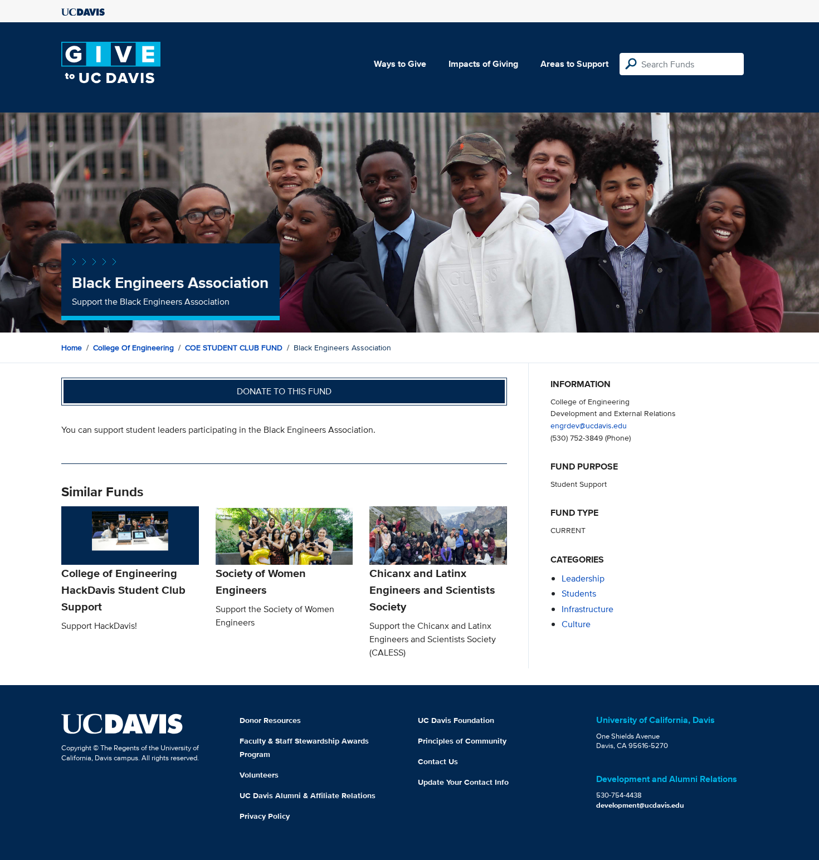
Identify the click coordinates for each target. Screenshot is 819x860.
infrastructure (587, 609)
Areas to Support (574, 63)
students (579, 593)
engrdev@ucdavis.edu (588, 425)
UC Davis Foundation (456, 720)
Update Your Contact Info (463, 782)
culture (576, 624)
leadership (583, 578)
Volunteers (259, 774)
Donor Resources (270, 720)
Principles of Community (462, 740)
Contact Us (438, 761)
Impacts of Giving (483, 63)
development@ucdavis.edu (640, 805)
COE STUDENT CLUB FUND (233, 347)
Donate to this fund (284, 391)
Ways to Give (400, 63)
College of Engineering (133, 347)
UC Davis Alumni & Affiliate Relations (308, 795)
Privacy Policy (265, 816)
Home (71, 347)
